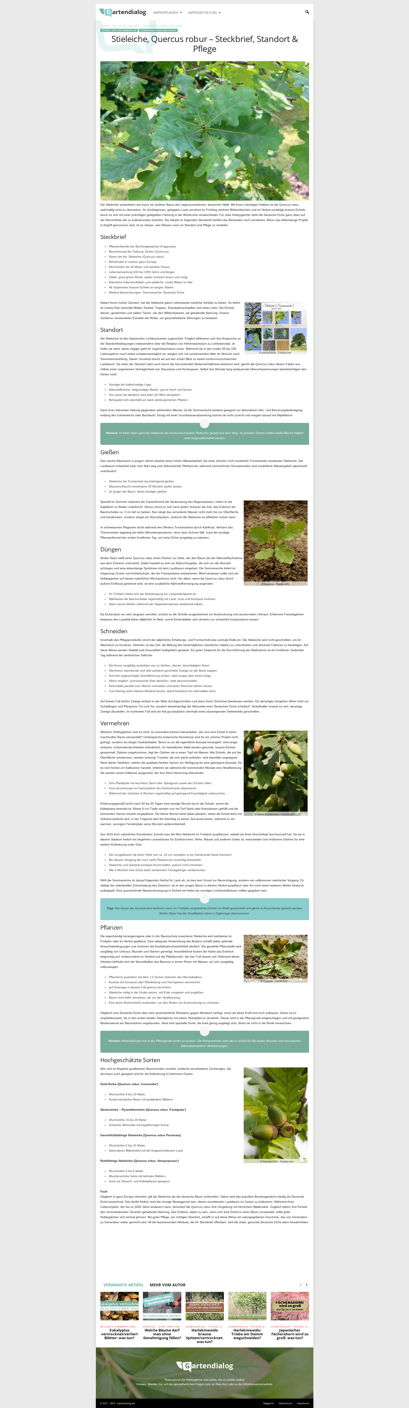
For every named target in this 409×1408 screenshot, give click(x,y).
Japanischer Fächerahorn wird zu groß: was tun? (289, 1334)
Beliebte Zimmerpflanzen (119, 1326)
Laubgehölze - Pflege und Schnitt (158, 30)
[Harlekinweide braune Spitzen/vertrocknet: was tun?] (205, 1308)
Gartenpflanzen (165, 12)
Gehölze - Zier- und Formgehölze (119, 25)
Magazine (268, 1403)
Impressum (303, 1403)
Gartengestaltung (202, 12)
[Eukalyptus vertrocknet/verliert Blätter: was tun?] (119, 1308)
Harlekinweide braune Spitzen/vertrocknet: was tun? (204, 1336)
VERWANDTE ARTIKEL (124, 1284)
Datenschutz (285, 1403)
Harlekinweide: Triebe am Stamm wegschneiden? (247, 1334)
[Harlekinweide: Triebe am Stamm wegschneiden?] (247, 1308)
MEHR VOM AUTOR (168, 1284)
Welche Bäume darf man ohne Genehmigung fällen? (162, 1334)
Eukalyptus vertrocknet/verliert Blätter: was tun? (119, 1334)
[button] (307, 12)
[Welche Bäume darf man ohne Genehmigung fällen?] (162, 1308)
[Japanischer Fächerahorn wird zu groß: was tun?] (290, 1308)
